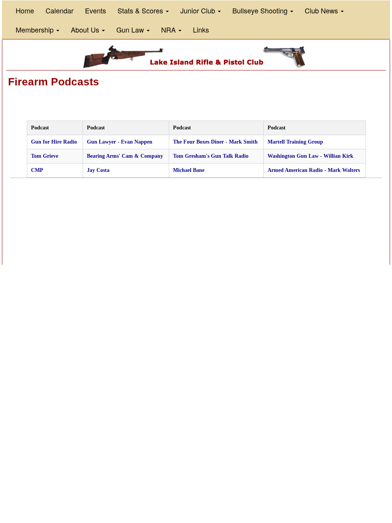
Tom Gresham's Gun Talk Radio (210, 156)
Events (95, 10)
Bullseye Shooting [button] (260, 10)
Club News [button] (322, 10)
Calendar (60, 10)
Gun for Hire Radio (54, 142)
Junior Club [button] (198, 10)
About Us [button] (86, 29)
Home (25, 10)
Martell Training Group (295, 142)
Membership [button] (36, 29)
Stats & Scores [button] (141, 10)
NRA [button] (169, 29)
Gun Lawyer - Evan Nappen (119, 142)
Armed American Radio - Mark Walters (314, 170)
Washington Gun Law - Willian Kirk (310, 156)
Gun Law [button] (131, 29)
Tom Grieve (44, 156)
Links (201, 29)
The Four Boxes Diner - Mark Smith (215, 142)
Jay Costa (98, 170)
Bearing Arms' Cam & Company (125, 156)
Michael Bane (188, 170)
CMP (37, 170)
